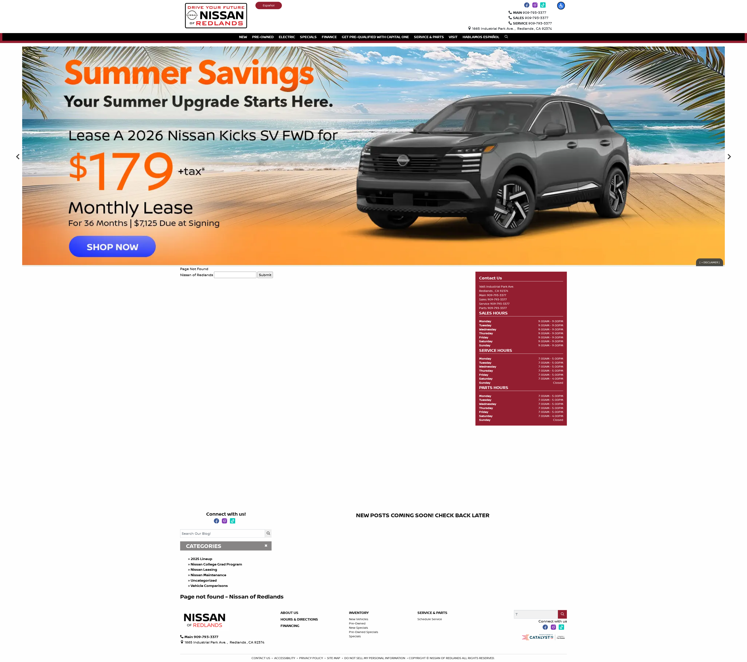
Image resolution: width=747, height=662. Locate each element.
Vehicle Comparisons (209, 585)
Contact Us (261, 658)
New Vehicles (358, 619)
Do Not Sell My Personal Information (375, 658)
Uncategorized (204, 580)
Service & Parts (432, 613)
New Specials (358, 628)
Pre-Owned (357, 623)
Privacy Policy (311, 658)
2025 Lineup (201, 558)
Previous (17, 156)
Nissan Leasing (204, 569)
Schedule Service (429, 619)
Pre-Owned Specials (363, 632)
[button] (561, 6)
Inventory (359, 613)
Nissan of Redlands (196, 274)
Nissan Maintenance (208, 574)
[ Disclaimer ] (710, 262)
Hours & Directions (299, 619)
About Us (289, 613)
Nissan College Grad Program (216, 564)
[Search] (268, 533)
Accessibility (285, 658)
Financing (290, 626)
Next (729, 156)
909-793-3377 (496, 295)
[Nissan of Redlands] (216, 15)
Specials (355, 636)
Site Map (334, 658)
